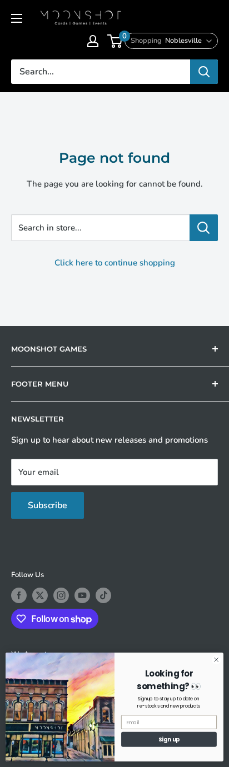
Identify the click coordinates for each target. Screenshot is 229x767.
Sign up (169, 739)
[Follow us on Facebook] (19, 595)
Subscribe (47, 505)
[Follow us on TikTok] (103, 595)
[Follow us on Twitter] (40, 595)
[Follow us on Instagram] (61, 595)
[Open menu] (16, 18)
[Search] (204, 71)
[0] (115, 41)
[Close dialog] (216, 660)
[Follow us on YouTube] (82, 595)
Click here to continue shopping (114, 262)
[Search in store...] (204, 227)
